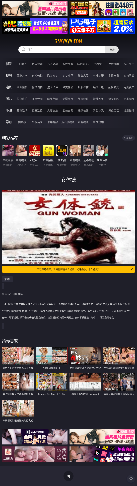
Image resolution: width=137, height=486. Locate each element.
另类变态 (129, 87)
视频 (9, 75)
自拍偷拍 (37, 75)
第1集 (7, 279)
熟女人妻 (83, 75)
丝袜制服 (98, 75)
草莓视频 (52, 122)
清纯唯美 (98, 99)
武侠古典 (67, 110)
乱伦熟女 (113, 87)
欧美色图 (52, 99)
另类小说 (98, 110)
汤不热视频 (68, 122)
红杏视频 (83, 122)
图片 (9, 99)
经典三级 (98, 87)
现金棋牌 (113, 64)
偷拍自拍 (37, 87)
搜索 (112, 50)
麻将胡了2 (83, 64)
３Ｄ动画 (67, 75)
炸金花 (98, 64)
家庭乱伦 (37, 110)
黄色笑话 (113, 110)
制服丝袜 (83, 87)
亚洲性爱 (22, 87)
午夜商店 (37, 122)
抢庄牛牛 (129, 64)
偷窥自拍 (22, 99)
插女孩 (22, 122)
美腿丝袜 (83, 99)
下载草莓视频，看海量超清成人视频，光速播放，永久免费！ (68, 269)
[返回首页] (131, 479)
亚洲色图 (37, 99)
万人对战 (52, 64)
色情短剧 (98, 122)
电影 (9, 87)
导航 (9, 122)
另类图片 (129, 99)
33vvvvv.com (68, 41)
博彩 (9, 64)
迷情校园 (83, 110)
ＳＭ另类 (129, 75)
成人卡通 (52, 87)
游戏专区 (67, 64)
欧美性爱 (67, 87)
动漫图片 (67, 99)
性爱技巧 (129, 110)
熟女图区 (113, 99)
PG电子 (22, 64)
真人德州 (37, 64)
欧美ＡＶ (52, 75)
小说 (9, 110)
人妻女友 (52, 110)
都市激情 (22, 110)
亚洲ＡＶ (22, 75)
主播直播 (113, 75)
